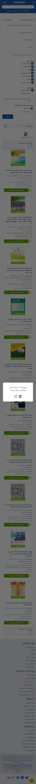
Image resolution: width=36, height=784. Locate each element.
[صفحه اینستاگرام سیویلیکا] (15, 396)
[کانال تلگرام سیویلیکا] (20, 396)
